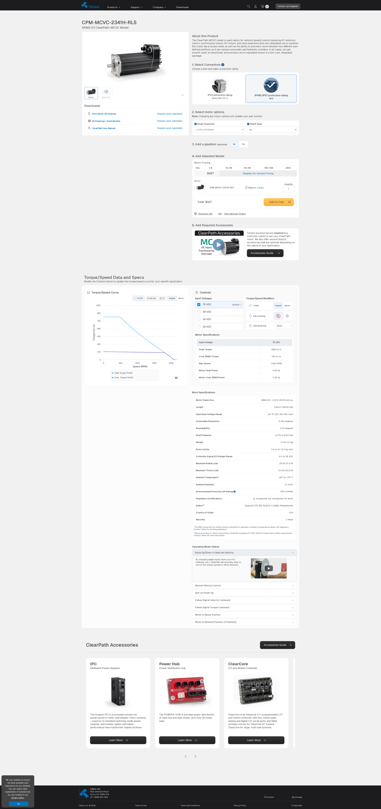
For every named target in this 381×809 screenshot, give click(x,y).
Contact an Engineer (288, 6)
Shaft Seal (255, 124)
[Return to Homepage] (89, 5)
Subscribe (297, 805)
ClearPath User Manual (103, 128)
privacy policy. (17, 797)
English (172, 298)
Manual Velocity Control (208, 585)
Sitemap (298, 797)
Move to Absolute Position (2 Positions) (215, 622)
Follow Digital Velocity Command (212, 600)
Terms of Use (141, 805)
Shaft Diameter (205, 124)
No (234, 144)
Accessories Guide (262, 253)
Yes (243, 144)
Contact (270, 797)
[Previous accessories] (185, 756)
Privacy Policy (240, 805)
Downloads (182, 7)
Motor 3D (106, 97)
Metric (181, 298)
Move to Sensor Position (207, 615)
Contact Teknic (200, 529)
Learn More (116, 740)
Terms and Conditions (190, 805)
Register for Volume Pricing (258, 173)
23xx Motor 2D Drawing (104, 113)
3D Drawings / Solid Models (106, 121)
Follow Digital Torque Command (212, 607)
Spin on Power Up (204, 593)
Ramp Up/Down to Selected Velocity (214, 553)
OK (18, 804)
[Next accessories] (195, 756)
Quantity (288, 184)
